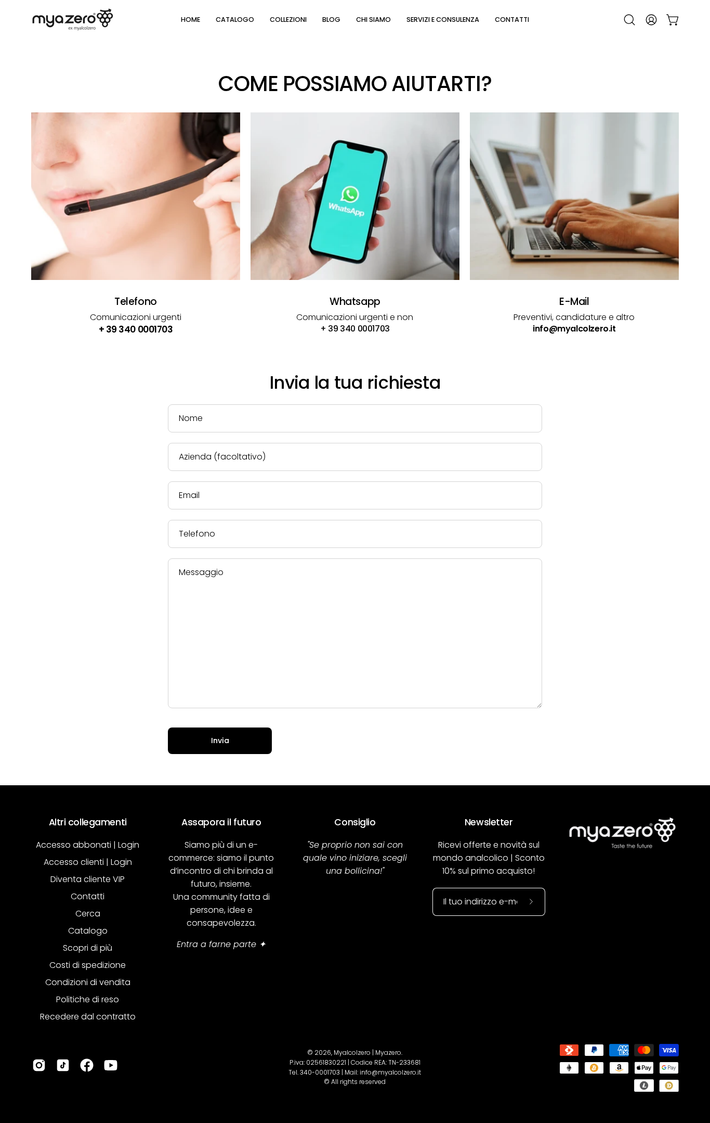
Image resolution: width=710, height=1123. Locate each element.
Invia (220, 740)
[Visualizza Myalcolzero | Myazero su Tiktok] (63, 1065)
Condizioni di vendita (87, 982)
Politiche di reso (87, 999)
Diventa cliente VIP (87, 879)
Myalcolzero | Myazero (367, 1052)
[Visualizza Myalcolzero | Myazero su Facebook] (87, 1065)
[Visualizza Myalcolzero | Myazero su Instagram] (39, 1065)
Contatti (87, 896)
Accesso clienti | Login (88, 862)
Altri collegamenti (88, 822)
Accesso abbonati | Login (87, 845)
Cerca (87, 914)
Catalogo (88, 931)
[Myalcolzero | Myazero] (72, 20)
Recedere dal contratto (88, 1017)
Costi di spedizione (87, 965)
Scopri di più (87, 948)
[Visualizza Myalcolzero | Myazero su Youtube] (111, 1065)
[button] (235, 20)
